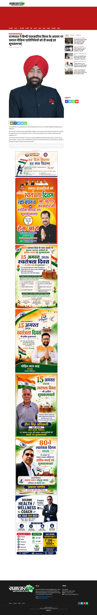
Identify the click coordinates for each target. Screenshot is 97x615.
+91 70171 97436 (43, 598)
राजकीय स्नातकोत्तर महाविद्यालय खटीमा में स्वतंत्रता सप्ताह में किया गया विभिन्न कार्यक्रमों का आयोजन (80, 72)
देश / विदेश (22, 28)
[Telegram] (18, 123)
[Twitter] (22, 123)
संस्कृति (48, 28)
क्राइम (44, 28)
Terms (23, 603)
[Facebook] (15, 123)
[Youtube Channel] (76, 101)
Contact (15, 603)
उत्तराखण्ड (11, 28)
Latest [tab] (67, 35)
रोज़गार (39, 28)
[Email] (11, 123)
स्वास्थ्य (35, 28)
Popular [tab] (72, 35)
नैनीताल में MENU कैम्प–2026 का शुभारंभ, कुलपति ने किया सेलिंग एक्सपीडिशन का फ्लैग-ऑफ (80, 49)
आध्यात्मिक (53, 28)
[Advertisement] (48, 16)
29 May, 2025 (18, 47)
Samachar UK (12, 47)
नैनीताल (21, 33)
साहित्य (58, 28)
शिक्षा (31, 28)
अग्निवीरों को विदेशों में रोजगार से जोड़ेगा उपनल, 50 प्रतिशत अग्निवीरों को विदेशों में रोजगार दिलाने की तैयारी (80, 65)
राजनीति (27, 28)
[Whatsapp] (25, 123)
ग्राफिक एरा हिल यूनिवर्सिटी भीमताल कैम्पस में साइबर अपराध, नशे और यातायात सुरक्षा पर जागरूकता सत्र (80, 58)
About (10, 603)
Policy (19, 603)
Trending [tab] (78, 35)
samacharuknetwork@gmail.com (45, 596)
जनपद (15, 28)
